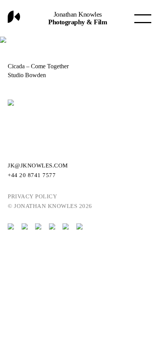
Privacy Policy (32, 196)
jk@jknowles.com (38, 165)
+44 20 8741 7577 (32, 175)
